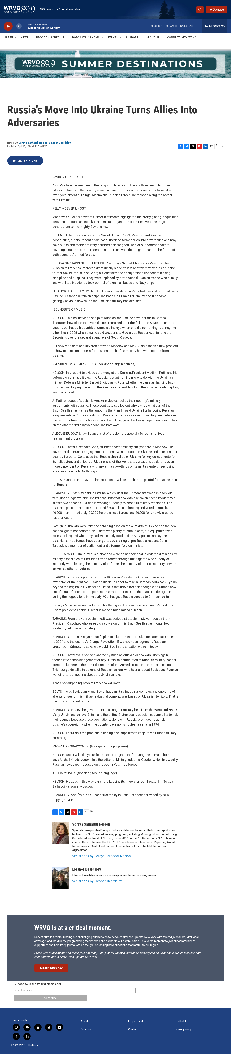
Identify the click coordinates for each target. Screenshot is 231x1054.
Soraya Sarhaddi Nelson (33, 143)
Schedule (86, 1029)
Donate (218, 9)
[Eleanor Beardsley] (60, 878)
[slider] (24, 26)
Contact (132, 1029)
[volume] (19, 26)
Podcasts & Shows (86, 37)
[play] (8, 26)
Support (132, 37)
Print (219, 145)
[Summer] (115, 64)
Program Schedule (50, 37)
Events (113, 37)
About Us (153, 37)
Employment (135, 1021)
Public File (181, 1021)
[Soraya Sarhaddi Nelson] (60, 833)
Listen (8, 37)
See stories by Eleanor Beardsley (97, 881)
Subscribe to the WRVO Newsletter (37, 984)
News (25, 37)
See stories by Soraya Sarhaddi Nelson (101, 856)
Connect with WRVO (181, 37)
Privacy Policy (183, 1029)
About (84, 1021)
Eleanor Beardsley (60, 143)
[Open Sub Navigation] (15, 37)
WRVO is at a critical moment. (73, 928)
